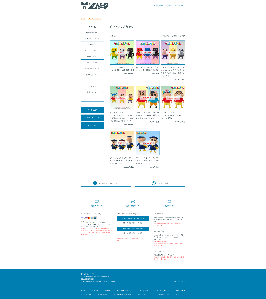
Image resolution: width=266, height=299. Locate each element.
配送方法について (163, 294)
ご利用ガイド (140, 13)
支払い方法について (144, 294)
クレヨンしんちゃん (95, 19)
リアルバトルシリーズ (91, 62)
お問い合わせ (162, 13)
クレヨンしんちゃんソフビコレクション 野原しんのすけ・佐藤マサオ (147, 160)
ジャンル (120, 13)
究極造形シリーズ (91, 56)
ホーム (83, 19)
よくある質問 (144, 291)
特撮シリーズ (91, 92)
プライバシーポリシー (162, 291)
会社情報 (107, 291)
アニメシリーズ (91, 98)
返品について (180, 294)
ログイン (169, 6)
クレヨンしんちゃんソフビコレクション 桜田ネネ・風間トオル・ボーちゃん (121, 160)
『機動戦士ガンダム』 (91, 33)
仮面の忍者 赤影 (91, 75)
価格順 (174, 36)
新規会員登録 (158, 6)
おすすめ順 (164, 36)
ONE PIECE (91, 44)
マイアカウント (180, 6)
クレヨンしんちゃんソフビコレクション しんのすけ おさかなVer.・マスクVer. (173, 115)
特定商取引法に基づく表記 (122, 294)
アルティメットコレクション (91, 68)
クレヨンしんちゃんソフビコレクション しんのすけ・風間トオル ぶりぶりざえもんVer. (147, 115)
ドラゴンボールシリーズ (92, 39)
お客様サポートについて (125, 291)
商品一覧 (102, 13)
